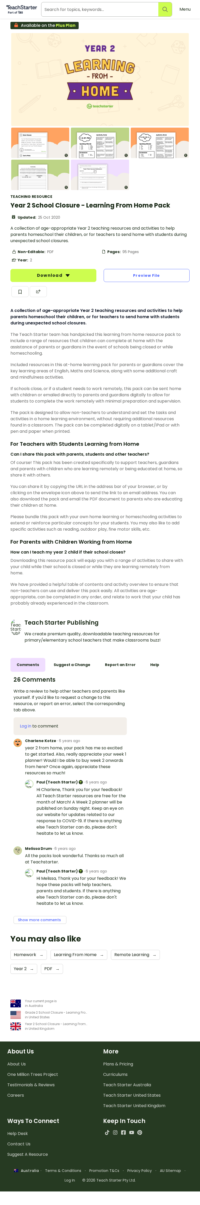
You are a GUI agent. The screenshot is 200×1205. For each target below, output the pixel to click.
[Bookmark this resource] (20, 291)
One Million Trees (32, 1074)
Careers (15, 1095)
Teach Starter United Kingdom (134, 1106)
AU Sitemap (170, 1170)
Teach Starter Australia (127, 1085)
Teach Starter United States (132, 1095)
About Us (16, 1064)
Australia (28, 1170)
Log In (70, 1180)
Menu (185, 9)
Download (50, 275)
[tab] (27, 665)
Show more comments (40, 919)
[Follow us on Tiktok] (107, 1132)
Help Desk (17, 1134)
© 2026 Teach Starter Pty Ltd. (109, 1180)
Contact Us (18, 1144)
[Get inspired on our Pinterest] (140, 1132)
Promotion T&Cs (104, 1170)
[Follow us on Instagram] (115, 1132)
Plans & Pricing (118, 1064)
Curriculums (115, 1074)
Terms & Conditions (63, 1170)
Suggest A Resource (27, 1154)
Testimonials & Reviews (31, 1085)
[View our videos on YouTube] (132, 1132)
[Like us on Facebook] (123, 1132)
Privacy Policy (139, 1170)
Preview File (146, 275)
